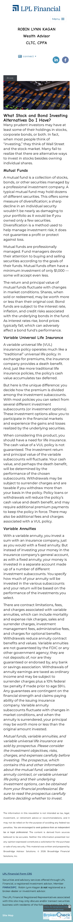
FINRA (6, 887)
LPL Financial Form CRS (17, 873)
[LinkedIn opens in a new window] (56, 62)
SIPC (13, 887)
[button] (58, 19)
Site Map (8, 915)
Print (10, 78)
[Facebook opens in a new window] (65, 62)
